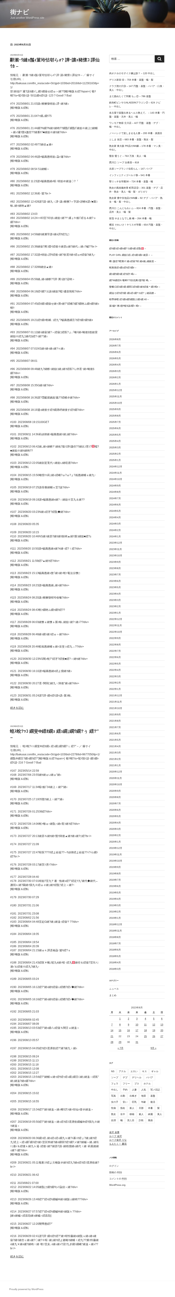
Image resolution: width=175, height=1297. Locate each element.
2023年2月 (115, 606)
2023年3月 (115, 600)
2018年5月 (115, 956)
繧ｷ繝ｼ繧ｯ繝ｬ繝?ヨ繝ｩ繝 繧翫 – (127, 248)
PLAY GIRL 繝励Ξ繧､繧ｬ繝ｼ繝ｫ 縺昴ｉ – (130, 255)
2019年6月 (115, 886)
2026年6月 (115, 352)
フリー (126, 1083)
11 (145, 1024)
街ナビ (19, 12)
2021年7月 (115, 727)
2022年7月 (115, 651)
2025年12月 (115, 390)
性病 (113, 1108)
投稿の (115, 1172)
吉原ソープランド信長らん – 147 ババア (131, 168)
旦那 (141, 1108)
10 (137, 1024)
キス (144, 1071)
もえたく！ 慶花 (118, 1143)
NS (112, 1071)
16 (128, 1030)
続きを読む (17, 707)
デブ (125, 1077)
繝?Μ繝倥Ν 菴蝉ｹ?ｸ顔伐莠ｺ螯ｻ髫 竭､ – (130, 280)
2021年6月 (115, 733)
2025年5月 (115, 434)
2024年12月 (115, 466)
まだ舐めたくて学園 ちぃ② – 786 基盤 (130, 96)
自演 (113, 1120)
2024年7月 (115, 498)
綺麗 (150, 1114)
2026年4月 (115, 364)
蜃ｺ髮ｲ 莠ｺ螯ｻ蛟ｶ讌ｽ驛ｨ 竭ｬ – (125, 305)
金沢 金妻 (114, 1132)
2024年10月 (115, 479)
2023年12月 (115, 542)
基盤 (152, 1095)
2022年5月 (115, 663)
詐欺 (141, 1120)
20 (161, 1030)
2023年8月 (115, 568)
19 (153, 1030)
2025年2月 (115, 453)
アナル (122, 1071)
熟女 (113, 1114)
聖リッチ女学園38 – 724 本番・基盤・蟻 (131, 181)
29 (120, 1042)
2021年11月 (115, 701)
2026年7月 (115, 345)
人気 (143, 1089)
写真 (113, 1095)
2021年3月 (115, 752)
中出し (114, 1089)
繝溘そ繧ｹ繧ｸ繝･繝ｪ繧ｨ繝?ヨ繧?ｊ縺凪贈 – (132, 293)
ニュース (114, 988)
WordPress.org (117, 1185)
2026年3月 (115, 371)
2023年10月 (115, 555)
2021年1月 (115, 765)
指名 (122, 1108)
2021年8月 (115, 720)
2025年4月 (115, 441)
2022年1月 (115, 689)
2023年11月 (115, 549)
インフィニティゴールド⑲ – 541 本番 (129, 175)
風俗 (150, 1120)
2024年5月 (115, 511)
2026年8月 (115, 339)
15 (120, 1030)
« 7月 (120, 1048)
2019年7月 (115, 879)
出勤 (122, 1095)
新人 (132, 1108)
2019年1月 (115, 918)
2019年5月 (115, 892)
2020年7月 (115, 803)
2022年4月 (115, 670)
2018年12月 (115, 924)
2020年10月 (115, 784)
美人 (159, 1114)
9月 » (153, 1048)
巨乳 (134, 1102)
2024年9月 (115, 485)
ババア (149, 1077)
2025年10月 (115, 403)
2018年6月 (115, 949)
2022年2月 (115, 682)
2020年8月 (115, 797)
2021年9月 (115, 714)
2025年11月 (115, 396)
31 (137, 1042)
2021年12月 (115, 695)
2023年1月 (115, 612)
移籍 (132, 1114)
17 (137, 1030)
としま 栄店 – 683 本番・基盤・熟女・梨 (131, 139)
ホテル (147, 1083)
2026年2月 (115, 377)
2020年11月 (115, 778)
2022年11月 (115, 625)
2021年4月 (115, 746)
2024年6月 (115, 504)
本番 (150, 1108)
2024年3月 (115, 523)
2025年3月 (115, 447)
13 (161, 1024)
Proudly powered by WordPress (26, 1289)
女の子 (114, 1102)
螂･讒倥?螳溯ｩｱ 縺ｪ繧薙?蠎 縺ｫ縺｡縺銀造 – (132, 261)
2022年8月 (115, 644)
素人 (141, 1114)
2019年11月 (115, 854)
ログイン (114, 1166)
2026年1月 (115, 384)
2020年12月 (115, 771)
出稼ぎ (133, 1095)
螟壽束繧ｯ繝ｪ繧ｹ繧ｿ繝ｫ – (122, 267)
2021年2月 (115, 759)
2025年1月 (115, 460)
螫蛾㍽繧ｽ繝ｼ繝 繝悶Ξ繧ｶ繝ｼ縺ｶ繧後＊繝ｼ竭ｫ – (134, 286)
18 (145, 1030)
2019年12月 (115, 848)
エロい (134, 1071)
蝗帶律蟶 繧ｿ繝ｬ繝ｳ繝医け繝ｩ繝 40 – (129, 299)
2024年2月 (115, 530)
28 (112, 1042)
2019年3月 (115, 905)
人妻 (134, 1089)
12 (153, 1024)
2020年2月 (115, 835)
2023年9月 (115, 562)
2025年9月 (115, 409)
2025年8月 (115, 415)
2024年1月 (115, 536)
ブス (136, 1083)
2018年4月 (115, 962)
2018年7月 (115, 943)
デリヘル (137, 1077)
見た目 (130, 1120)
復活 (152, 1102)
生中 (122, 1114)
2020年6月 (115, 810)
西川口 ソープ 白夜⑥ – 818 (124, 162)
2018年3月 (115, 969)
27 (161, 1036)
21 (112, 1036)
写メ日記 (155, 1089)
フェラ (114, 1083)
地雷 (143, 1095)
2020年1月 (115, 841)
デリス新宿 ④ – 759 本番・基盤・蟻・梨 (131, 79)
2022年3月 (115, 676)
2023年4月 (115, 593)
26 (153, 1036)
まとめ (112, 995)
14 (112, 1030)
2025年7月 (115, 422)
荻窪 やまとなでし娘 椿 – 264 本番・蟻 (130, 218)
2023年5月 (115, 587)
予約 (125, 1089)
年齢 (143, 1102)
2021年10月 (115, 708)
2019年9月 (115, 867)
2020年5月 (115, 816)
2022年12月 (115, 619)
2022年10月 (115, 631)
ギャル (154, 1071)
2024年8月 (115, 491)
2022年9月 (115, 638)
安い (125, 1102)
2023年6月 (115, 581)
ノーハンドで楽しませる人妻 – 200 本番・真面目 (135, 133)
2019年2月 (115, 911)
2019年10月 (115, 860)
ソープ (114, 1077)
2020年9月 (115, 790)
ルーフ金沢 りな (118, 1139)
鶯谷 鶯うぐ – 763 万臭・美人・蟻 (127, 156)
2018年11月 (115, 930)
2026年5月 (115, 358)
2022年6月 (115, 657)
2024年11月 (115, 472)
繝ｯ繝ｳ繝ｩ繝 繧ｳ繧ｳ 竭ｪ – (123, 274)
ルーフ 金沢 (115, 1136)
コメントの (118, 1178)
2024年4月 (115, 517)
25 (145, 1036)
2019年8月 (115, 873)
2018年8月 (115, 937)
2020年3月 (115, 829)
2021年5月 (115, 739)
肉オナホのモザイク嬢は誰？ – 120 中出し (132, 73)
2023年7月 (115, 574)
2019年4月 (115, 898)
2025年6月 (115, 428)
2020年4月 (115, 822)
